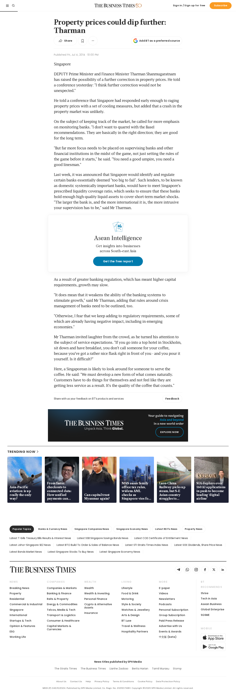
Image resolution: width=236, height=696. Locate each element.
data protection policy (168, 681)
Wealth (89, 588)
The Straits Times (65, 668)
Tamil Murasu (160, 668)
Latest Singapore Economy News (120, 552)
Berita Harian (140, 668)
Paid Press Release (171, 620)
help (88, 681)
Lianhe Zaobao (119, 668)
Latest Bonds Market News (26, 552)
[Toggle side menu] (7, 5)
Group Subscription (172, 615)
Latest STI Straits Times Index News (146, 545)
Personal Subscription (173, 610)
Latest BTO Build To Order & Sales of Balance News (88, 545)
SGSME (205, 615)
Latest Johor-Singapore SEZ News (30, 545)
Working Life (18, 637)
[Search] (13, 5)
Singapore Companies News (91, 529)
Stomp (177, 668)
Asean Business (211, 604)
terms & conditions (123, 681)
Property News (193, 529)
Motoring (128, 599)
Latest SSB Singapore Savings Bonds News (102, 538)
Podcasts (165, 604)
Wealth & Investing (97, 593)
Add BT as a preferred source (159, 41)
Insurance (91, 613)
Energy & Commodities (62, 604)
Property (15, 593)
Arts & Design (131, 615)
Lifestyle (127, 588)
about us (61, 681)
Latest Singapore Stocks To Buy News (70, 552)
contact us (76, 681)
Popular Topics (22, 529)
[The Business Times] (114, 6)
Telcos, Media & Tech (61, 610)
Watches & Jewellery (136, 610)
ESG (12, 631)
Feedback (172, 399)
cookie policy (145, 681)
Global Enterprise (212, 609)
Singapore (16, 610)
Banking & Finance (59, 593)
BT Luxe (126, 620)
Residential (17, 599)
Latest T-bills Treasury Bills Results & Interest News (40, 538)
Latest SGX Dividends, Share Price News (198, 545)
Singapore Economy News (132, 529)
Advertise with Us (170, 626)
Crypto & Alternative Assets (98, 605)
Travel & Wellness (133, 626)
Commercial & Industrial (26, 604)
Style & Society (131, 604)
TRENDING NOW (21, 451)
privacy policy (102, 681)
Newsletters (167, 599)
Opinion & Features (22, 626)
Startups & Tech (20, 620)
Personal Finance (95, 599)
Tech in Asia (209, 598)
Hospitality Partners (135, 631)
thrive (204, 593)
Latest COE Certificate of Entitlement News (161, 538)
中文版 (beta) (167, 637)
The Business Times (93, 668)
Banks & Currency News (52, 529)
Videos (163, 593)
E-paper (164, 588)
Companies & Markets (62, 588)
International (18, 615)
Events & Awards (170, 631)
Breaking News (19, 588)
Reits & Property (57, 599)
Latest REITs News (166, 529)
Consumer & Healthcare (63, 620)
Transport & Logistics (61, 615)
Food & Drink (130, 593)
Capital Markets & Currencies (59, 627)
